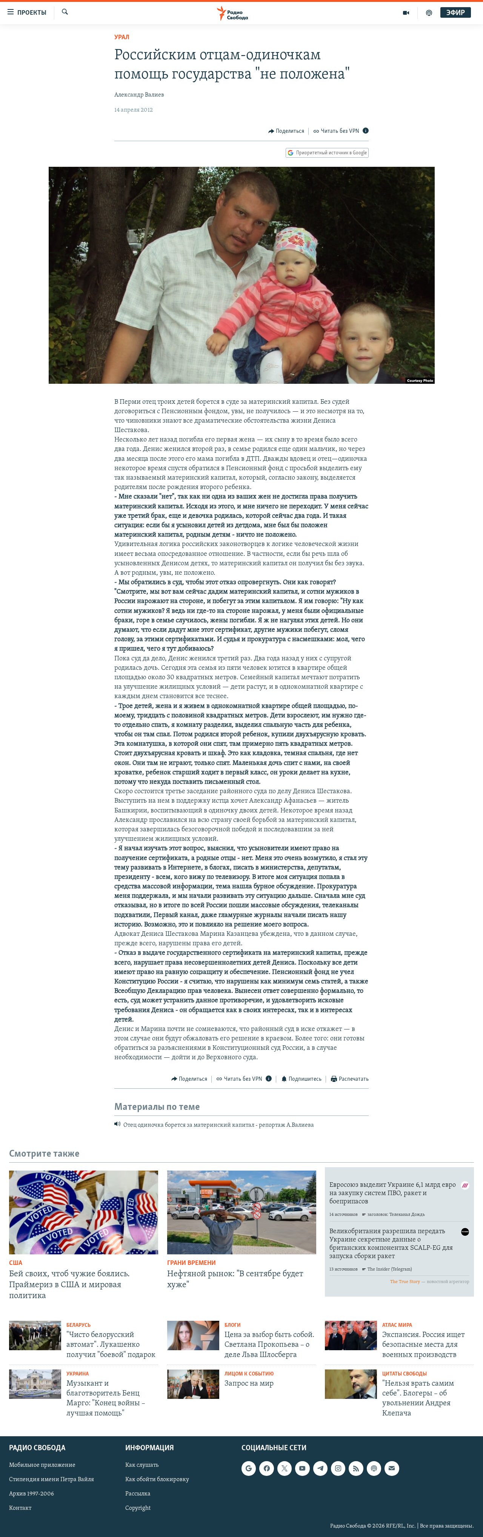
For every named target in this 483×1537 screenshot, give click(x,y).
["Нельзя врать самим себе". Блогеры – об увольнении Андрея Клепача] (351, 1384)
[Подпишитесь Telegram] (320, 1468)
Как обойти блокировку (157, 1480)
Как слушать (141, 1465)
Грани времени (191, 1263)
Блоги (233, 1325)
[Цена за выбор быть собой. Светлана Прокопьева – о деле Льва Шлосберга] (193, 1335)
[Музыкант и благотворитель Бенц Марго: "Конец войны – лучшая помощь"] (35, 1384)
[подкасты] (429, 12)
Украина (77, 1374)
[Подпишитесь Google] (249, 1468)
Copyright (138, 1508)
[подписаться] (392, 1468)
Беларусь (78, 1325)
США (15, 1263)
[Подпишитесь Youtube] (302, 1468)
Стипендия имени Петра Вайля (51, 1480)
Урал (121, 37)
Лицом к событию (249, 1374)
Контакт (20, 1508)
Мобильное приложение (42, 1465)
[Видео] (406, 12)
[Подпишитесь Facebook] (266, 1468)
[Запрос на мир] (193, 1384)
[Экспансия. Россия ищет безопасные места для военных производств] (351, 1335)
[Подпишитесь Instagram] (338, 1468)
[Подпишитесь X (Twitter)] (284, 1468)
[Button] (286, 131)
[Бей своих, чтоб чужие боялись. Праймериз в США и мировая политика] (83, 1212)
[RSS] (356, 1468)
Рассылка (138, 1494)
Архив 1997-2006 (31, 1494)
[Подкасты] (374, 1468)
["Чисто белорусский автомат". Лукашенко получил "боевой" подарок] (35, 1335)
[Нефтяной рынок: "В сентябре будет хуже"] (241, 1212)
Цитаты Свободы (404, 1374)
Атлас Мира (397, 1325)
